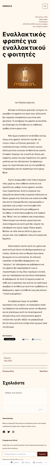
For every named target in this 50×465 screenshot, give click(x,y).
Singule (7, 6)
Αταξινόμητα (43, 22)
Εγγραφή (42, 454)
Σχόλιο (40, 409)
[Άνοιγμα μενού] (45, 6)
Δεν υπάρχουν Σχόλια (40, 26)
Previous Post (8, 371)
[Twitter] (8, 431)
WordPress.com (17, 459)
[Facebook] (4, 431)
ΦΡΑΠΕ (33, 24)
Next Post (44, 371)
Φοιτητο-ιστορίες (42, 24)
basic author (8, 360)
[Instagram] (13, 431)
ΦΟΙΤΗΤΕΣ (26, 24)
